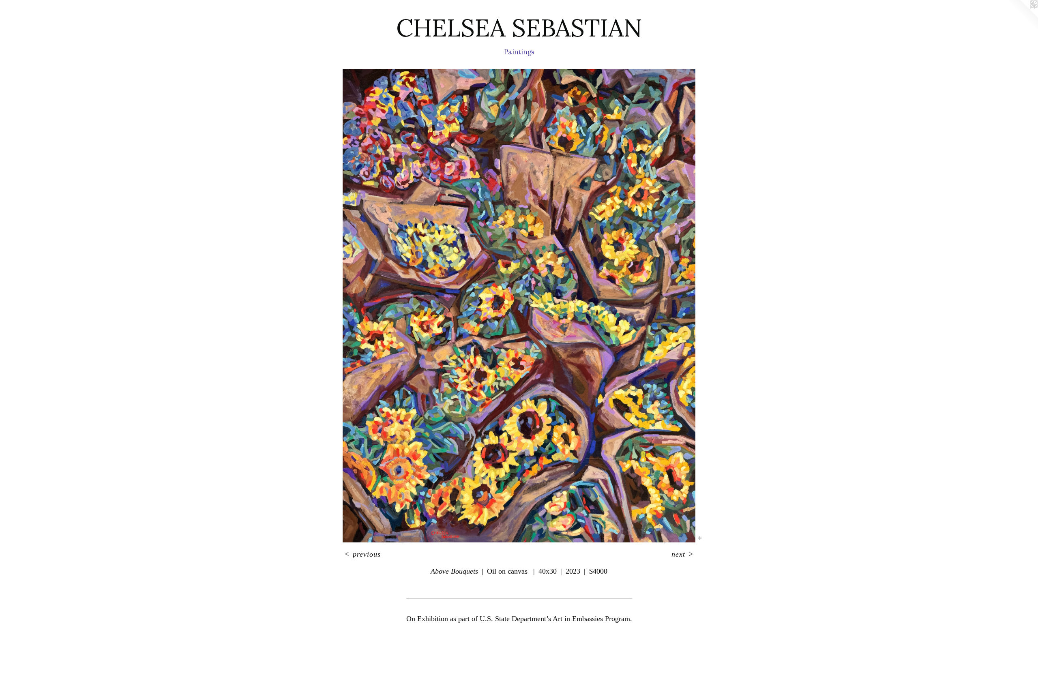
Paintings (519, 51)
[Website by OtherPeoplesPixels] (1022, 16)
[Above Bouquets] (519, 306)
